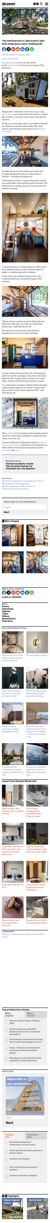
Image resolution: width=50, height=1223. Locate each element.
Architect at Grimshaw (19, 1158)
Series (5, 606)
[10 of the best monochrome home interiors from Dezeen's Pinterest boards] (37, 4)
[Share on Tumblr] (27, 49)
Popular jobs (9, 1136)
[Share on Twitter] (9, 49)
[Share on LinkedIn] (22, 49)
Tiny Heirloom (8, 489)
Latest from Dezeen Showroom (19, 781)
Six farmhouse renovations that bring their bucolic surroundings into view (26, 1040)
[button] (41, 3)
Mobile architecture (11, 486)
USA (40, 481)
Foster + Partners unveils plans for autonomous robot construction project (24, 1048)
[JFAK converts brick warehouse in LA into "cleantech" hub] (34, 4)
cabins (11, 433)
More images (12, 521)
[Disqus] (25, 971)
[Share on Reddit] (18, 49)
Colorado (6, 450)
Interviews (7, 609)
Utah (17, 450)
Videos (5, 616)
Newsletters (9, 618)
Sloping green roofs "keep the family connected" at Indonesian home (25, 1059)
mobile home (13, 65)
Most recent (31, 1014)
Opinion (6, 611)
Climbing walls (21, 483)
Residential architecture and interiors (19, 481)
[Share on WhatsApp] (32, 49)
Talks (5, 614)
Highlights (13, 1196)
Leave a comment (10, 58)
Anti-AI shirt (35, 1200)
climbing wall (10, 62)
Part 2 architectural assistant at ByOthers (23, 1168)
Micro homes (28, 486)
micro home (7, 114)
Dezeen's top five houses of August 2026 (24, 1021)
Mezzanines (7, 483)
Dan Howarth (8, 54)
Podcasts (7, 621)
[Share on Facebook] (4, 49)
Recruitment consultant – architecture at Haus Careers (22, 1143)
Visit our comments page (13, 934)
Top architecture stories (15, 1010)
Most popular (9, 1014)
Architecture (23, 489)
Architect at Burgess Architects (23, 1175)
